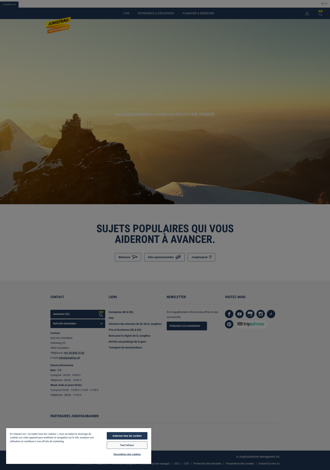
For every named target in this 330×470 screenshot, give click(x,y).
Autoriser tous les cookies (127, 435)
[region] (78, 446)
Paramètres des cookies (127, 454)
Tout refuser (127, 445)
